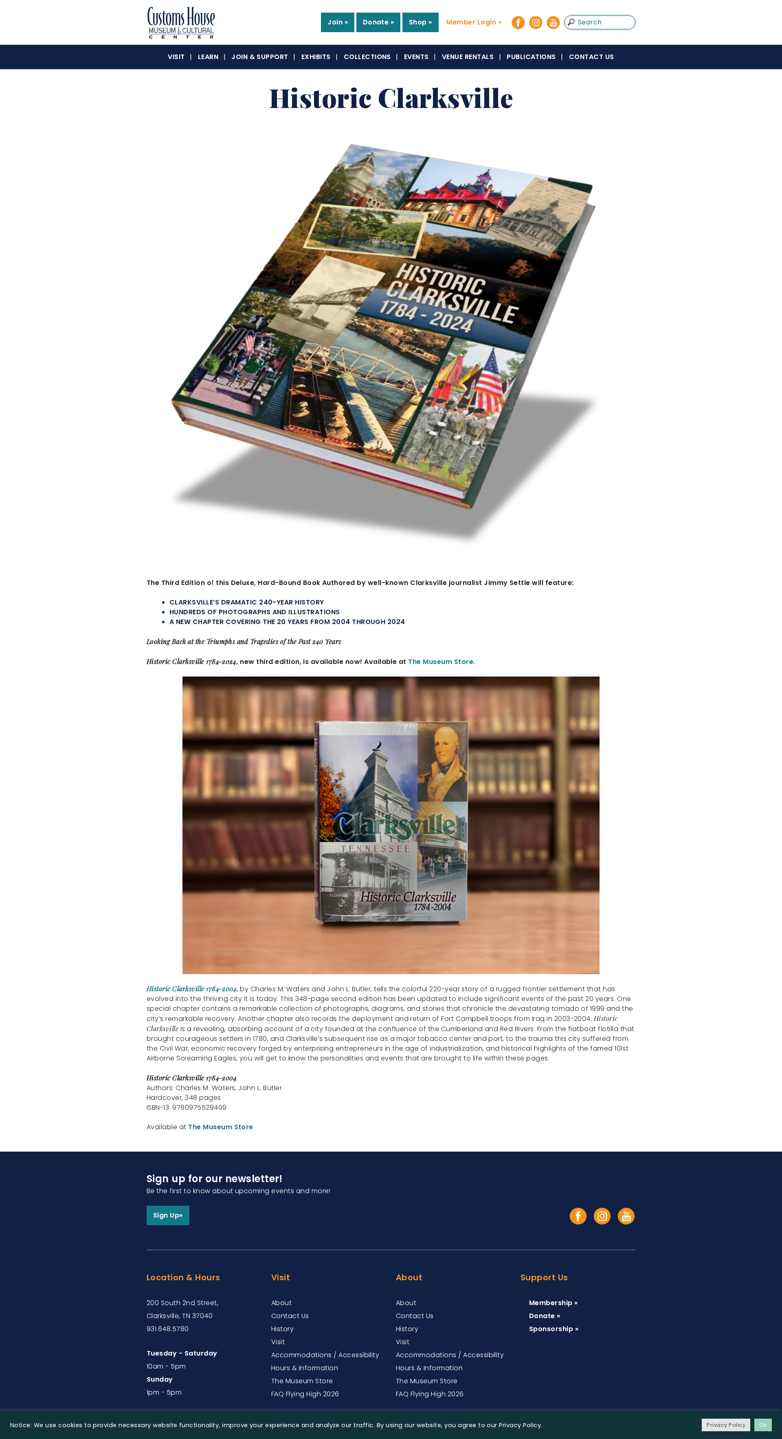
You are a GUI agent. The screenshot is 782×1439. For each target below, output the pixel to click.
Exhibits (316, 56)
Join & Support (259, 56)
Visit (176, 56)
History (282, 1329)
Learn (208, 56)
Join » (337, 22)
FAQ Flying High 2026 (305, 1394)
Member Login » (473, 22)
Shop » (420, 22)
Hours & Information (304, 1368)
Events (416, 56)
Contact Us (591, 56)
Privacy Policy (726, 1425)
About (281, 1303)
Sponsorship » (553, 1329)
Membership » (553, 1303)
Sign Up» (168, 1215)
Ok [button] (763, 1425)
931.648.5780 (168, 1329)
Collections (367, 56)
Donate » (378, 22)
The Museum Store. (441, 661)
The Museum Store (220, 1127)
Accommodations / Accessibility (325, 1355)
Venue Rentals (468, 56)
